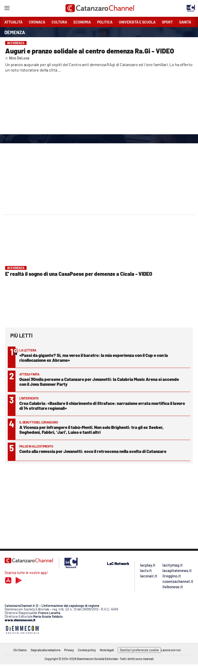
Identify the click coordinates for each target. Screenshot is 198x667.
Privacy (69, 650)
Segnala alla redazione (45, 650)
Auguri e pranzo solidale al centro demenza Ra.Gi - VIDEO (89, 51)
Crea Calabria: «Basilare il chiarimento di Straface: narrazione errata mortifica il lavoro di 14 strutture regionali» (102, 406)
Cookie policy (87, 650)
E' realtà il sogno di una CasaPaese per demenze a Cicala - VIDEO (78, 274)
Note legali (107, 650)
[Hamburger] (7, 9)
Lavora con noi (171, 650)
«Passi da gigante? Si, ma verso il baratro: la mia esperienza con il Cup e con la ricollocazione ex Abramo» (93, 357)
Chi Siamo (20, 650)
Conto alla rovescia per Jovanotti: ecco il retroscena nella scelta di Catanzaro (92, 451)
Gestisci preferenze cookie (139, 650)
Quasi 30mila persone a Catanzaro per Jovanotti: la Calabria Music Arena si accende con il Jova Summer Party (99, 381)
